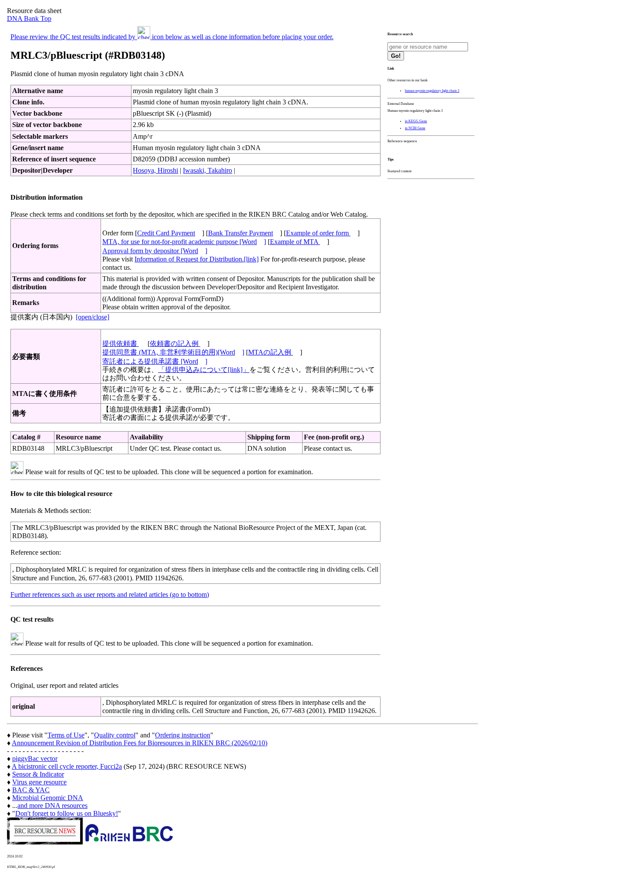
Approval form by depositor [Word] (154, 251)
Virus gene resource (39, 782)
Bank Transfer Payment (240, 233)
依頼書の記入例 (175, 343)
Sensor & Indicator (38, 774)
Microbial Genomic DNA (47, 797)
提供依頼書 (120, 343)
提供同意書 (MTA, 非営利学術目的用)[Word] (173, 352)
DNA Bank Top (29, 18)
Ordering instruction (182, 735)
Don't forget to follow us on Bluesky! (66, 813)
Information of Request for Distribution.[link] (197, 259)
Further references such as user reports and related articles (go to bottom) (109, 594)
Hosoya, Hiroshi (155, 170)
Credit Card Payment (166, 233)
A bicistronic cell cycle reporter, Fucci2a (67, 766)
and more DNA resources (52, 805)
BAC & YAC (31, 790)
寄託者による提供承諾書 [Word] (154, 361)
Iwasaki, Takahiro (207, 170)
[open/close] (92, 317)
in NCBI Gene (415, 128)
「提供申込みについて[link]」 (203, 369)
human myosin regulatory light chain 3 (432, 91)
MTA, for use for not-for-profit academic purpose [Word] (184, 241)
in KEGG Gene (416, 121)
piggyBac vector (34, 758)
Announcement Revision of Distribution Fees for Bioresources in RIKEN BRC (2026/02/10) (139, 743)
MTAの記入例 (270, 352)
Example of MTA (295, 241)
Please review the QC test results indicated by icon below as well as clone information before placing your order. (171, 36)
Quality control (114, 735)
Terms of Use (65, 735)
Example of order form (318, 233)
